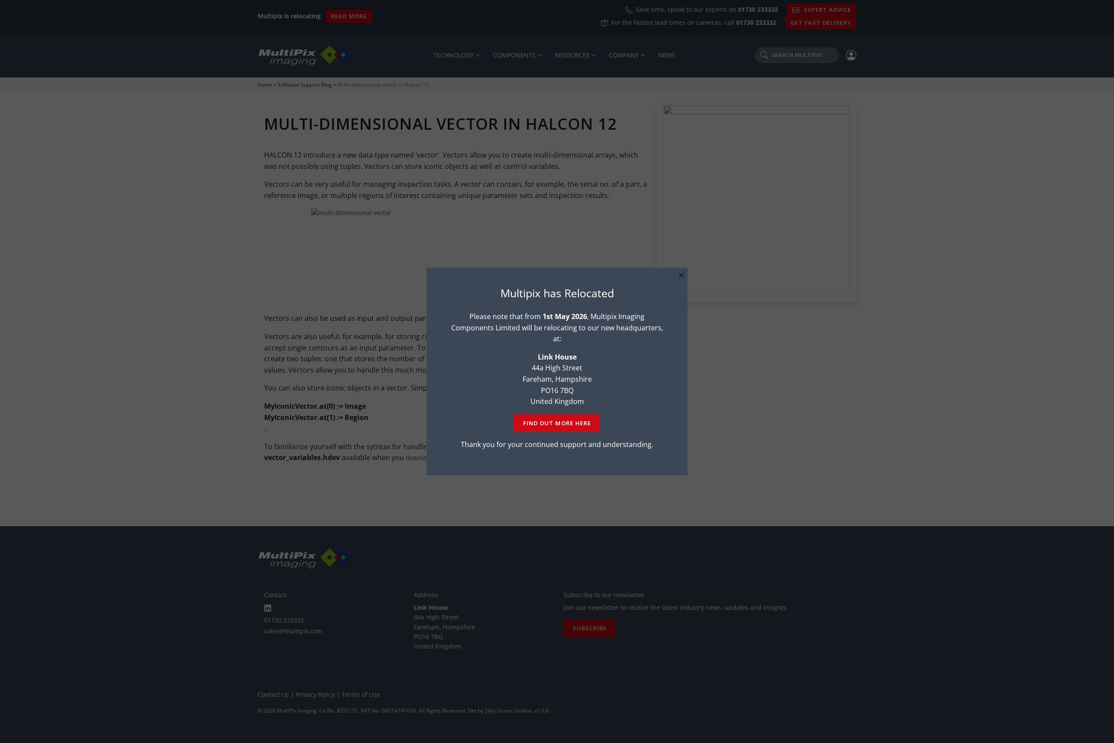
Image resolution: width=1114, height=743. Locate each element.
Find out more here (557, 423)
